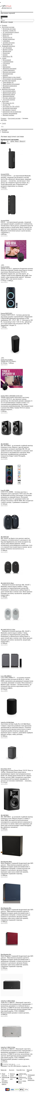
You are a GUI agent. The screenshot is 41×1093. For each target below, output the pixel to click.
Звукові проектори (9, 39)
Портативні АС (8, 44)
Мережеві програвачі (9, 68)
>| (19, 1064)
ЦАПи (5, 65)
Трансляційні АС (8, 82)
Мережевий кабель (9, 94)
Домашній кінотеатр (8, 46)
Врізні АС (6, 36)
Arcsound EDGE (5, 220)
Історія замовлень (31, 1079)
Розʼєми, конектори (9, 98)
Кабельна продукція (8, 89)
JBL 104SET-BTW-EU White (8, 629)
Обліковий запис (31, 1075)
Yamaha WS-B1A (5, 267)
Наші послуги (4, 1074)
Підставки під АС (8, 103)
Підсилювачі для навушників (12, 79)
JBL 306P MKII (4, 815)
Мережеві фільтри (8, 96)
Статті (4, 123)
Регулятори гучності (9, 110)
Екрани (5, 55)
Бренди (12, 1074)
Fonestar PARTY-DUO (6, 313)
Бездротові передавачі (10, 108)
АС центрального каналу (11, 32)
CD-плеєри (6, 63)
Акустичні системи (8, 27)
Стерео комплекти (9, 70)
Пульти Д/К (6, 105)
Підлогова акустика (9, 29)
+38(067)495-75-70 (7, 8)
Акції (12, 1075)
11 (14, 1064)
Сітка (8, 143)
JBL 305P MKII (4, 444)
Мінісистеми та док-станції (11, 77)
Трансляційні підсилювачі (11, 84)
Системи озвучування (9, 80)
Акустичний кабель (9, 91)
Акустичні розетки (9, 99)
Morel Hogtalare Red (6, 954)
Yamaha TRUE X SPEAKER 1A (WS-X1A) (11, 395)
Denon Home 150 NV (6, 768)
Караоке (5, 75)
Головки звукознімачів (10, 113)
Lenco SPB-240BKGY (6, 676)
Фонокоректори (8, 74)
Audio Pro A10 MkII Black (7, 722)
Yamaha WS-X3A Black (7, 359)
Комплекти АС (7, 34)
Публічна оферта (5, 1083)
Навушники (6, 67)
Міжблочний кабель (9, 92)
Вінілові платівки (8, 115)
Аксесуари (5, 101)
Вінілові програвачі (9, 72)
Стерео (4, 58)
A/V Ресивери (7, 48)
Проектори (6, 53)
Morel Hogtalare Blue (6, 908)
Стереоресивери (8, 61)
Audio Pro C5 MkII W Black (8, 1001)
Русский (4, 130)
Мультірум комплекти (10, 86)
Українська (5, 132)
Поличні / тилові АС (9, 30)
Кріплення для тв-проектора (12, 111)
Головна (4, 25)
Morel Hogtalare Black (6, 861)
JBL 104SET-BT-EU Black (7, 583)
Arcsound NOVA (5, 174)
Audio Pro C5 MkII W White (8, 1047)
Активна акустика (9, 42)
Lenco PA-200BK (5, 490)
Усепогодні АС (7, 37)
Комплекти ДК (7, 56)
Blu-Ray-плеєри (8, 49)
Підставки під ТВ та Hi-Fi (11, 106)
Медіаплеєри (7, 51)
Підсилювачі (7, 60)
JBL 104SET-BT (5, 536)
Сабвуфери (6, 41)
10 (12, 1064)
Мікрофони (6, 87)
